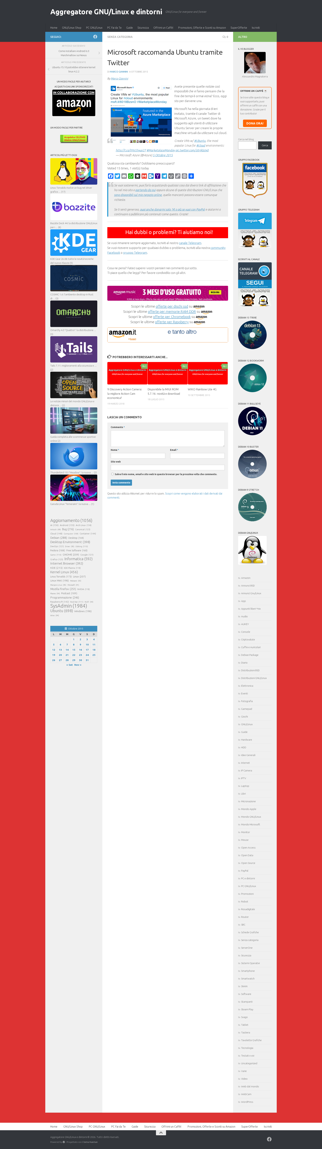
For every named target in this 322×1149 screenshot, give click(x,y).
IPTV (243, 778)
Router (245, 916)
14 (67, 649)
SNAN (244, 986)
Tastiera (245, 1032)
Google (86, 554)
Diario (244, 662)
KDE (56, 567)
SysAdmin (68, 606)
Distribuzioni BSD (250, 670)
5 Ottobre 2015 (163, 155)
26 (53, 660)
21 (67, 654)
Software (246, 994)
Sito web (116, 461)
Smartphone (248, 970)
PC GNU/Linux (94, 27)
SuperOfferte (239, 27)
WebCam (246, 1094)
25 (93, 654)
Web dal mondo (250, 1086)
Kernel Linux (64, 572)
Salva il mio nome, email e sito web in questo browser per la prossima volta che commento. (166, 474)
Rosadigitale (248, 909)
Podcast (69, 593)
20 (60, 654)
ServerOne (247, 947)
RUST (89, 602)
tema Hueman (91, 1142)
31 (87, 660)
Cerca (265, 145)
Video (244, 1078)
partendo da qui (145, 190)
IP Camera (246, 770)
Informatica (78, 559)
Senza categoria (120, 36)
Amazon (245, 577)
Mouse (245, 839)
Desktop (76, 538)
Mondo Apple (248, 809)
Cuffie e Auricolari (251, 647)
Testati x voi (247, 1055)
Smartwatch (248, 978)
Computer (71, 534)
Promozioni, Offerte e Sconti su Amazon (202, 27)
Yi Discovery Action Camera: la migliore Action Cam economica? (124, 393)
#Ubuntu (199, 140)
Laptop (245, 785)
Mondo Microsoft (250, 824)
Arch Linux (83, 525)
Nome (115, 450)
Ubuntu (61, 611)
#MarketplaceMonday (161, 150)
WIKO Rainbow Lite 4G (202, 389)
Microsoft (73, 585)
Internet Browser (66, 563)
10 (87, 644)
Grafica (56, 559)
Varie (244, 1071)
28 (67, 660)
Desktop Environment (70, 542)
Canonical (82, 529)
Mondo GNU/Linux (251, 816)
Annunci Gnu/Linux (251, 593)
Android (67, 525)
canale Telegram (190, 243)
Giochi (244, 716)
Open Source (248, 863)
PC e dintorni (248, 878)
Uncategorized (249, 1063)
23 (80, 654)
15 (73, 649)
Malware (75, 581)
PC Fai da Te (114, 27)
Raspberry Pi (59, 601)
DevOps (57, 546)
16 (80, 649)
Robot (244, 901)
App (243, 601)
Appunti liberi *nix (251, 608)
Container (88, 533)
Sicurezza (143, 27)
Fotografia (247, 701)
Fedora (57, 550)
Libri (243, 793)
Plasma (55, 594)
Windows (83, 611)
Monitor (245, 832)
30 (80, 660)
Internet (245, 762)
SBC (243, 924)
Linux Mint (59, 580)
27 (60, 660)
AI (54, 525)
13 (60, 649)
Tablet (244, 1024)
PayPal (244, 870)
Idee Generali (248, 755)
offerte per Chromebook (172, 317)
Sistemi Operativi (250, 963)
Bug (68, 529)
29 (73, 660)
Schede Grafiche (250, 932)
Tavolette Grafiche (251, 1040)
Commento (118, 427)
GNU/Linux (247, 724)
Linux (79, 576)
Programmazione (64, 597)
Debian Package (249, 654)
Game (55, 555)
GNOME (71, 554)
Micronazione (248, 801)
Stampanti (247, 1001)
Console (245, 631)
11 (93, 644)
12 (53, 649)
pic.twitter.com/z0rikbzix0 (192, 150)
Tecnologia (247, 1047)
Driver (69, 546)
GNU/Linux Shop (71, 27)
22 (73, 654)
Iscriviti (256, 27)
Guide (129, 27)
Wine (54, 615)
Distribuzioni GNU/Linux (254, 678)
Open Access (248, 847)
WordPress (247, 1101)
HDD (243, 747)
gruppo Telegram (135, 252)
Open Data (247, 855)
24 (87, 654)
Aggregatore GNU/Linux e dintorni (106, 12)
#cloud (200, 145)
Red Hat (76, 602)
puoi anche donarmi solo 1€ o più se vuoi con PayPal (172, 209)
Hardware (246, 739)
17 (87, 649)
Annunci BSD (248, 585)
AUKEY (245, 624)
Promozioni (247, 893)
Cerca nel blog (246, 139)
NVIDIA (83, 589)
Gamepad (246, 708)
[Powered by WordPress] (64, 1142)
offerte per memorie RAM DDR (172, 311)
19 (53, 654)
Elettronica (247, 685)
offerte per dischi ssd (172, 306)
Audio (244, 616)
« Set (69, 664)
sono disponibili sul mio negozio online (138, 194)
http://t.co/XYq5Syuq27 (131, 150)
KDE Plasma (72, 568)
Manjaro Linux (58, 585)
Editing (82, 546)
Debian (58, 537)
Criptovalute (248, 639)
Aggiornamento (71, 520)
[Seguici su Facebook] (95, 37)
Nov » (77, 664)
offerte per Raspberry (172, 322)
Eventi (244, 693)
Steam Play (247, 1009)
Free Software (76, 550)
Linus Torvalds (61, 576)
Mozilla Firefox (63, 588)
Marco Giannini (119, 71)
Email (174, 450)
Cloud (56, 533)
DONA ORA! (254, 123)
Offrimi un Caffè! (163, 27)
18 (93, 649)
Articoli (55, 530)
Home (53, 27)
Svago (244, 1017)
